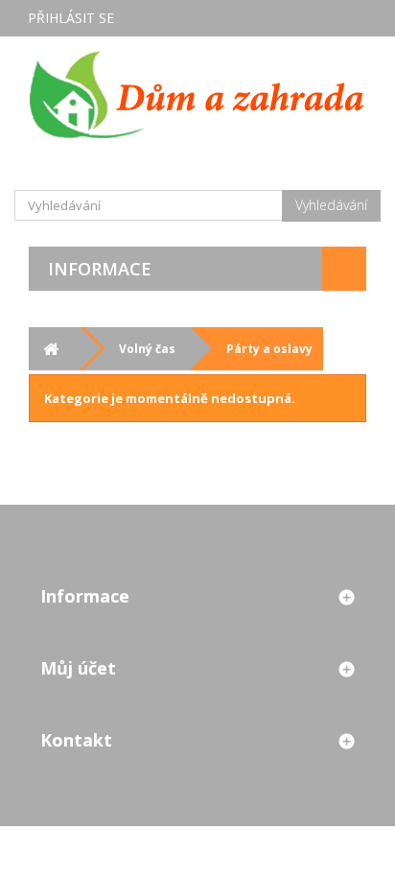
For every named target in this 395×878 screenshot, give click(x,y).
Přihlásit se (71, 18)
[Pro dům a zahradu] (197, 94)
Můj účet (78, 667)
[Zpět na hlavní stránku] (50, 348)
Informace (99, 268)
